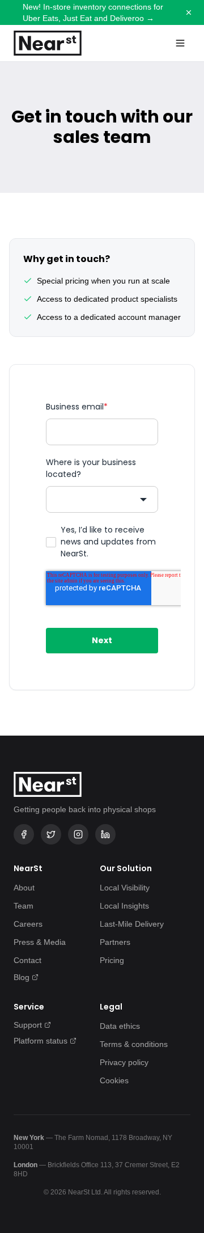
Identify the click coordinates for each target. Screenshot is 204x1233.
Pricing (112, 960)
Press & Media (40, 942)
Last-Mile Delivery (132, 923)
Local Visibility (125, 887)
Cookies (114, 1080)
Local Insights (124, 905)
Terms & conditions (134, 1044)
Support (28, 1024)
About (24, 887)
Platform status (40, 1040)
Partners (115, 942)
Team (23, 905)
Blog (21, 977)
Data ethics (120, 1026)
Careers (28, 923)
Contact (27, 960)
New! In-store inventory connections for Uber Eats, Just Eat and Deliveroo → (93, 12)
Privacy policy (124, 1062)
